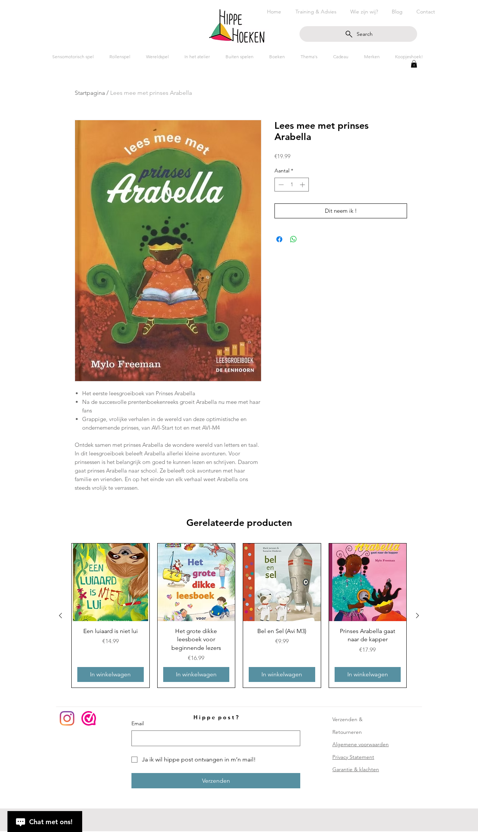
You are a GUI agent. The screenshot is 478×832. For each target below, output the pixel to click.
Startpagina (90, 92)
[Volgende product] (417, 615)
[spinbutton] (291, 184)
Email (137, 723)
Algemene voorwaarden (360, 744)
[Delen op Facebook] (279, 239)
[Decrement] (280, 184)
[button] (414, 64)
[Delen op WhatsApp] (293, 239)
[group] (239, 615)
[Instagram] (67, 718)
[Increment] (303, 184)
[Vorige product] (60, 615)
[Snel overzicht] (110, 582)
